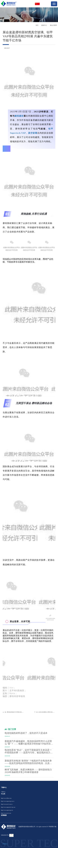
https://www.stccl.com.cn (6, 804)
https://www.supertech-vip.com (8, 807)
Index (5, 844)
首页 (37, 25)
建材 (21, 116)
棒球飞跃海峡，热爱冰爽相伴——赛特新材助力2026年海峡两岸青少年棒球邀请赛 (28, 770)
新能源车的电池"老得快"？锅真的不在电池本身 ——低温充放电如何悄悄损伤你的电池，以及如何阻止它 (28, 762)
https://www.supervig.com (7, 810)
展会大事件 (53, 25)
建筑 (17, 116)
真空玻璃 (32, 133)
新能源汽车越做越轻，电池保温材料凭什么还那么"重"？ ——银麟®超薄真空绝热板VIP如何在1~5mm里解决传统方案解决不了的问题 (28, 742)
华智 (50, 826)
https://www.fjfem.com (6, 798)
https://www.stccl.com (6, 813)
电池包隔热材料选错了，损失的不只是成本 (26, 733)
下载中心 (3, 791)
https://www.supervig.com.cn (7, 801)
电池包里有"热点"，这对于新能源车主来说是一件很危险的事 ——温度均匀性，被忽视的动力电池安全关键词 (29, 751)
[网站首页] (8, 4)
